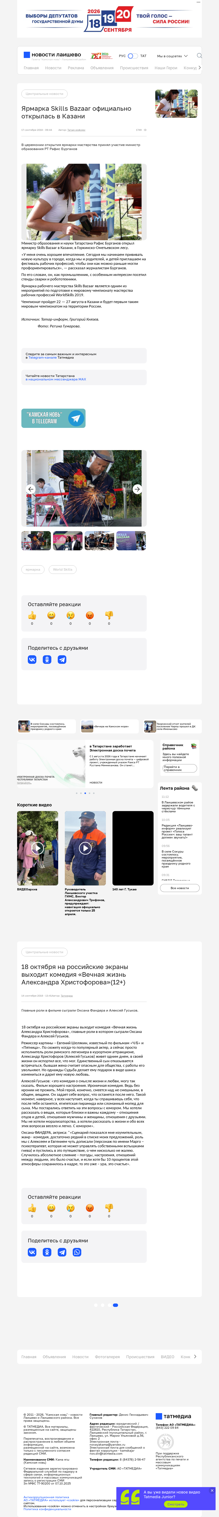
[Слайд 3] (85, 793)
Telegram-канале (43, 357)
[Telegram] (62, 659)
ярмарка (33, 569)
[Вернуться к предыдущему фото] (31, 489)
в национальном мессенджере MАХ (56, 379)
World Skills (62, 569)
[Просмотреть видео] (37, 848)
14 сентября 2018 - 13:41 (36, 995)
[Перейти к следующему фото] (137, 489)
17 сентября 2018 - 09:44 (36, 130)
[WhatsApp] (77, 1252)
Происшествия (134, 67)
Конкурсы (193, 67)
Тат (143, 56)
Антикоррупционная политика (46, 1497)
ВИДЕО (167, 1356)
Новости (53, 67)
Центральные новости (44, 93)
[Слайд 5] (94, 793)
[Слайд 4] (89, 793)
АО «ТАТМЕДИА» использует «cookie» (51, 1500)
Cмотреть (175, 1504)
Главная (31, 67)
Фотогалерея (107, 1356)
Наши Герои (166, 67)
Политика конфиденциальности (47, 1509)
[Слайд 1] (76, 793)
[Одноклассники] (47, 659)
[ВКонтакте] (32, 659)
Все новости (180, 888)
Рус (122, 56)
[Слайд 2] (81, 793)
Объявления (102, 67)
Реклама (76, 67)
